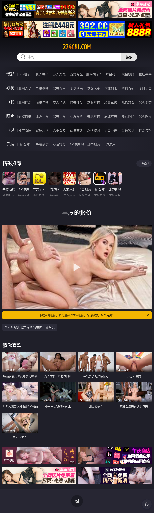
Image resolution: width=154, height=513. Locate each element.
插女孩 (25, 144)
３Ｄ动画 (76, 88)
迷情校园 (93, 130)
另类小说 (110, 130)
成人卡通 (59, 102)
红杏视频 (93, 144)
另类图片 (145, 116)
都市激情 (24, 130)
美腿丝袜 (93, 116)
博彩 (10, 74)
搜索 (129, 57)
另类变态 (145, 102)
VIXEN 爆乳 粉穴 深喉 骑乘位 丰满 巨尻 (30, 327)
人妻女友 (59, 130)
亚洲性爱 (24, 102)
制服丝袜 (93, 102)
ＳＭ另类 (145, 88)
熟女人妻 (93, 88)
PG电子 (24, 74)
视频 (10, 88)
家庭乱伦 (42, 130)
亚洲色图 (42, 116)
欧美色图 (59, 116)
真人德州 (42, 74)
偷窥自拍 (24, 116)
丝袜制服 (110, 88)
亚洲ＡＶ (24, 88)
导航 (10, 144)
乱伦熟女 (128, 102)
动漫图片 (76, 116)
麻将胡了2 (93, 74)
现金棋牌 (128, 74)
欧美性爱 (76, 102)
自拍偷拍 (42, 88)
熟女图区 (128, 116)
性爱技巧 (145, 130)
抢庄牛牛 (145, 74)
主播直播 (128, 88)
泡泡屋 (111, 144)
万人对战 (59, 74)
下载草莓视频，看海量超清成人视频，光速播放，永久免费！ (77, 315)
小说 (10, 130)
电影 (10, 102)
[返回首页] (147, 504)
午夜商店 (42, 144)
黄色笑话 (128, 130)
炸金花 (111, 74)
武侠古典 (76, 130)
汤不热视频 (76, 144)
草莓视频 (59, 144)
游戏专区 (76, 74)
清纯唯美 (110, 116)
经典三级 (110, 102)
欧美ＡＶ (59, 88)
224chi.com (77, 47)
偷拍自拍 (42, 102)
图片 (10, 116)
